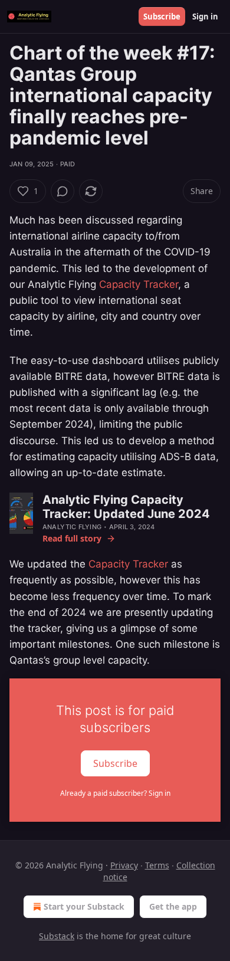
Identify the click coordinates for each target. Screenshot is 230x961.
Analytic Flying (71, 527)
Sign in (205, 16)
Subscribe (161, 16)
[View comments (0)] (62, 191)
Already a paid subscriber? (115, 793)
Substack (56, 936)
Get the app (173, 906)
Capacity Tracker (138, 284)
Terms (157, 865)
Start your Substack (84, 906)
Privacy (124, 865)
